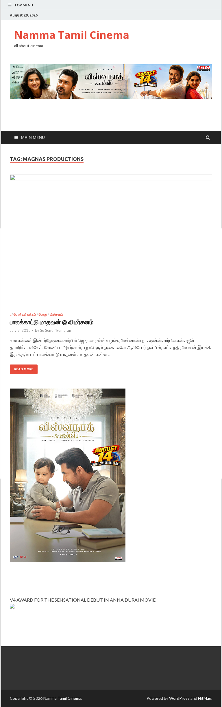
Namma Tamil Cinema (71, 35)
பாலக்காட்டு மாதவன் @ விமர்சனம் (51, 321)
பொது (43, 314)
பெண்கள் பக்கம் (25, 314)
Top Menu (23, 5)
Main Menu (33, 137)
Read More (23, 369)
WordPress (179, 698)
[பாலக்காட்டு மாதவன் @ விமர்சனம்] (111, 244)
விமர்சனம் (56, 314)
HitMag (204, 698)
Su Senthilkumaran (55, 330)
